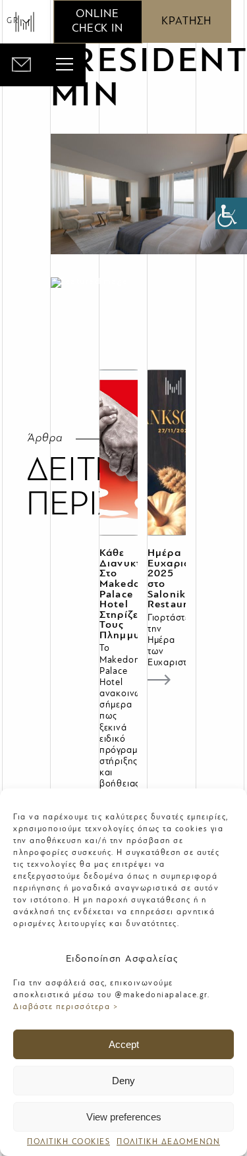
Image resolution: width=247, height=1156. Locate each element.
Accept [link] (124, 1044)
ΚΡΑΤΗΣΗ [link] (186, 21)
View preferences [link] (123, 1116)
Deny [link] (123, 1080)
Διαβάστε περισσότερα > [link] (66, 1007)
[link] (231, 213)
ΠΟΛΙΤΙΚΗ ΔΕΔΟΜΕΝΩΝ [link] (168, 1142)
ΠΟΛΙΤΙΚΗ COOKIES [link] (68, 1142)
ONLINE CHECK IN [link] (97, 21)
